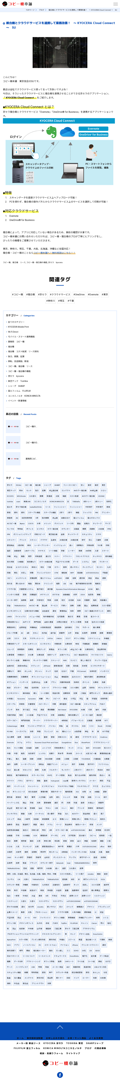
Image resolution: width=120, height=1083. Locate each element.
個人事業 (96, 627)
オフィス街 (11, 923)
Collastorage (12, 726)
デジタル (75, 726)
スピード (56, 699)
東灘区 (69, 847)
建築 (101, 633)
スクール (71, 940)
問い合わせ (20, 584)
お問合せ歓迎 (62, 622)
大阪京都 (77, 732)
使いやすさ (51, 907)
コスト (16, 638)
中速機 (23, 890)
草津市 (43, 852)
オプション (11, 682)
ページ (58, 825)
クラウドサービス (90, 737)
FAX (96, 513)
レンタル (42, 753)
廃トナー (59, 978)
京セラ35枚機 (12, 907)
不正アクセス (42, 715)
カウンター (65, 529)
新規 (108, 507)
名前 (56, 671)
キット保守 (19, 857)
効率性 (92, 688)
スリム (80, 748)
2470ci (50, 638)
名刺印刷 (35, 688)
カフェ (20, 742)
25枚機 (101, 529)
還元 (23, 907)
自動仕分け (65, 518)
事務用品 (63, 611)
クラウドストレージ (101, 742)
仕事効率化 (89, 649)
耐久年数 (10, 562)
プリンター (106, 513)
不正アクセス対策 (63, 562)
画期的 (95, 644)
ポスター (17, 688)
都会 (65, 699)
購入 (98, 589)
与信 (105, 972)
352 (77, 792)
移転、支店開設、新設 (18, 361)
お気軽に (10, 699)
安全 (9, 606)
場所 (109, 847)
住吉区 (85, 890)
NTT (106, 721)
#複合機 (30, 294)
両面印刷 (76, 967)
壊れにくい (66, 732)
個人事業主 (95, 890)
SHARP (57, 485)
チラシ (28, 742)
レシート (36, 737)
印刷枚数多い (59, 748)
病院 (101, 781)
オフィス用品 (79, 638)
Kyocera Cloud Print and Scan (46, 742)
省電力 (86, 524)
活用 (51, 797)
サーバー (36, 721)
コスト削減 (74, 496)
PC (40, 945)
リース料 (70, 524)
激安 (89, 485)
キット (71, 748)
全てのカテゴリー (16, 322)
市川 (102, 923)
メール (27, 918)
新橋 (65, 841)
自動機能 (66, 595)
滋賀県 (34, 852)
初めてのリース (13, 956)
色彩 (108, 770)
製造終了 (26, 825)
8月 (47, 896)
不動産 (105, 573)
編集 (9, 961)
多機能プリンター (86, 918)
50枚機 (103, 978)
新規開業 (45, 819)
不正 (108, 781)
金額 (82, 803)
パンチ (9, 710)
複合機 (11, 346)
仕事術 (95, 682)
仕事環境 (10, 655)
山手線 (39, 929)
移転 (61, 726)
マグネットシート (37, 638)
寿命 (29, 545)
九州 (108, 567)
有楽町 (94, 841)
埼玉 (42, 567)
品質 (84, 688)
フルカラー (53, 770)
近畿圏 (89, 721)
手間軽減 (86, 644)
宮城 (25, 868)
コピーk (93, 836)
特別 (44, 830)
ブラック (33, 863)
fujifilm (64, 923)
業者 (28, 951)
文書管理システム (26, 589)
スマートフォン (50, 945)
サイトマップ (73, 1053)
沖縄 (9, 556)
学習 (82, 797)
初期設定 (33, 595)
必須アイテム (65, 655)
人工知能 (42, 797)
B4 (8, 792)
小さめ (9, 847)
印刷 (107, 545)
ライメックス (20, 617)
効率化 (109, 502)
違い (71, 545)
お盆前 (58, 890)
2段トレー (99, 502)
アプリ (16, 945)
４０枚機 (29, 715)
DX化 (84, 951)
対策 (52, 715)
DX (91, 951)
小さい (103, 491)
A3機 (83, 710)
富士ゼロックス (94, 518)
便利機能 (108, 556)
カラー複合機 (52, 529)
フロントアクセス (82, 556)
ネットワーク (73, 534)
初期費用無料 (12, 677)
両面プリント (52, 764)
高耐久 (102, 819)
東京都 (23, 841)
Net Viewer (62, 710)
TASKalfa (76, 502)
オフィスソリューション (41, 677)
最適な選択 (107, 693)
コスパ (68, 638)
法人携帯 (10, 737)
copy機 (65, 781)
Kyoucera (21, 699)
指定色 (90, 595)
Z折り (61, 513)
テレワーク (97, 524)
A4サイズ (26, 622)
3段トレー (87, 502)
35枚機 (49, 868)
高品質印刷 (101, 649)
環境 (24, 595)
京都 (63, 551)
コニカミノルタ (40, 502)
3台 (71, 584)
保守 (83, 540)
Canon (94, 923)
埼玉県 (57, 841)
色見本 (100, 770)
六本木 (55, 923)
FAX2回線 (48, 759)
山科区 (47, 857)
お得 (38, 524)
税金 (47, 967)
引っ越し (59, 951)
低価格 (81, 764)
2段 (50, 830)
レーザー (71, 551)
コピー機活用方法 (81, 655)
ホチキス (41, 551)
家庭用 (9, 518)
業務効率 (43, 836)
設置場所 (75, 890)
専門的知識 (25, 721)
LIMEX (9, 617)
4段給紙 (64, 721)
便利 (16, 513)
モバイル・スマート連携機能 (21, 336)
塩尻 (95, 600)
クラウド (43, 540)
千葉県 (102, 940)
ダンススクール (59, 857)
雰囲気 (90, 808)
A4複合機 (74, 540)
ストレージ (55, 660)
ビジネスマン (45, 644)
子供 (17, 836)
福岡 (107, 852)
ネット (76, 885)
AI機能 (97, 792)
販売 (23, 753)
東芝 (103, 485)
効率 (72, 611)
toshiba (10, 502)
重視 (45, 781)
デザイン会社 (84, 934)
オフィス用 (62, 649)
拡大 (9, 748)
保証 (90, 578)
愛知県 (64, 879)
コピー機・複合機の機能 (36, 262)
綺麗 (41, 699)
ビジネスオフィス (14, 611)
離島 (23, 556)
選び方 (48, 556)
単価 (39, 732)
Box (76, 742)
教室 (80, 940)
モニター (99, 567)
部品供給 (86, 814)
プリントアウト (38, 983)
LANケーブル (30, 551)
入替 (96, 551)
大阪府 (9, 852)
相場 (98, 918)
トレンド (66, 797)
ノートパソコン (29, 945)
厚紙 (100, 961)
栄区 (72, 879)
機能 (77, 513)
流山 (14, 929)
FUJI (9, 770)
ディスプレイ (88, 567)
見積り (51, 753)
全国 (62, 534)
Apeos (22, 524)
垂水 (90, 830)
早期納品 (33, 627)
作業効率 (57, 644)
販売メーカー (81, 825)
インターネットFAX (78, 852)
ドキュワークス (60, 956)
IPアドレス (44, 595)
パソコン (52, 726)
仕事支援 (40, 655)
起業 (44, 491)
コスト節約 (74, 688)
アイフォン (64, 945)
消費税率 (66, 693)
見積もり (10, 671)
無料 (19, 671)
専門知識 (37, 622)
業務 (78, 617)
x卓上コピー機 (76, 649)
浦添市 (106, 885)
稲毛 (109, 923)
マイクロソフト (97, 655)
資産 (42, 710)
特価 (49, 600)
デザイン (90, 907)
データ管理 (60, 775)
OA (19, 879)
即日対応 (40, 978)
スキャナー (11, 540)
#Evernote (93, 294)
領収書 (27, 737)
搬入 (17, 759)
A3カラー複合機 (88, 496)
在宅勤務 (60, 617)
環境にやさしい (90, 819)
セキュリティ (87, 534)
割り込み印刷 (80, 775)
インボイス (104, 671)
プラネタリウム (89, 929)
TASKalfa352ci (20, 606)
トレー (64, 808)
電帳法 (97, 584)
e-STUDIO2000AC (74, 901)
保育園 (98, 830)
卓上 (16, 556)
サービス (54, 606)
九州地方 (45, 885)
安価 (85, 617)
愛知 (44, 972)
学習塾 (94, 699)
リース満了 (80, 874)
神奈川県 (47, 841)
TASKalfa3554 (38, 879)
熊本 (21, 491)
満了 (102, 814)
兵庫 (67, 578)
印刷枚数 (90, 545)
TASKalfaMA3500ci (82, 863)
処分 (9, 841)
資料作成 (52, 940)
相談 (42, 890)
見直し (85, 885)
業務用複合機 (105, 753)
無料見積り (11, 951)
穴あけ (102, 704)
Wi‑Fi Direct (13, 332)
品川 (79, 841)
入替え (23, 901)
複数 (58, 584)
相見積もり (31, 562)
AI (90, 792)
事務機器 (71, 918)
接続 (26, 852)
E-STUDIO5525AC (90, 847)
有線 (95, 978)
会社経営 (45, 611)
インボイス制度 (13, 595)
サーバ (9, 967)
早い (48, 699)
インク (76, 978)
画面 (23, 814)
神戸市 (60, 847)
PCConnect (81, 671)
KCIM (90, 589)
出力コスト (76, 677)
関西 (84, 529)
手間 (72, 671)
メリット (47, 524)
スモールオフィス (30, 644)
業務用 (109, 633)
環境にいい (64, 819)
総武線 (22, 929)
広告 (30, 912)
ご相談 (83, 693)
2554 (82, 595)
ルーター (86, 978)
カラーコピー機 (61, 830)
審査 (79, 524)
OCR (35, 836)
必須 (9, 638)
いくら (105, 918)
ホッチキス (97, 556)
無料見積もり (73, 715)
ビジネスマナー (13, 693)
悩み (9, 896)
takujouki (60, 863)
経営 (106, 874)
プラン (53, 682)
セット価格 (18, 748)
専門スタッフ (94, 693)
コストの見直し (66, 874)
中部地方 (40, 600)
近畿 (106, 540)
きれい (35, 633)
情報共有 (26, 660)
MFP (72, 573)
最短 (54, 611)
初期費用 (24, 677)
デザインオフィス (26, 923)
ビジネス (40, 529)
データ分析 (18, 961)
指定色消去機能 (13, 830)
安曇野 (87, 600)
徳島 (32, 868)
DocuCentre (97, 934)
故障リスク (74, 896)
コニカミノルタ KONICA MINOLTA (24, 396)
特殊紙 (20, 529)
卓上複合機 (53, 491)
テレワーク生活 (101, 660)
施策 (59, 961)
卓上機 (55, 518)
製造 (24, 863)
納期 (26, 972)
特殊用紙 (34, 972)
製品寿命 (68, 825)
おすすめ (55, 595)
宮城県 (32, 808)
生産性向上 (36, 682)
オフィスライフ (104, 688)
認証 (101, 912)
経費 (19, 737)
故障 (81, 868)
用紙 (26, 688)
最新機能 (87, 912)
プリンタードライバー (90, 945)
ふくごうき (46, 748)
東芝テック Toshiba (18, 381)
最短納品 (10, 545)
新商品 (51, 649)
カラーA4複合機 (45, 562)
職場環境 (68, 792)
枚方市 (31, 907)
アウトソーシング (33, 961)
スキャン (33, 540)
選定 (56, 803)
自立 (88, 748)
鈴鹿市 (101, 803)
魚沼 (16, 890)
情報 (98, 595)
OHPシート (69, 961)
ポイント (86, 682)
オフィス (29, 529)
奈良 (32, 732)
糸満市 (84, 633)
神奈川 (34, 567)
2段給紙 (64, 852)
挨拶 (52, 912)
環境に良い (76, 819)
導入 (35, 693)
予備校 (62, 940)
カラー (57, 567)
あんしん (96, 972)
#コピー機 (17, 294)
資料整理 (62, 704)
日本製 (84, 666)
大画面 (106, 759)
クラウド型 (11, 589)
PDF (34, 918)
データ (75, 562)
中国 (9, 753)
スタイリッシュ (94, 638)
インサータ (23, 682)
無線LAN (27, 502)
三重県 (98, 540)
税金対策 (56, 693)
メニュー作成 (34, 617)
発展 (75, 797)
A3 (22, 633)
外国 (104, 710)
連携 (104, 578)
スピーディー (43, 704)
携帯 (79, 611)
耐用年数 (104, 699)
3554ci (18, 485)
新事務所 (20, 649)
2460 (9, 857)
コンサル (10, 879)
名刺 (94, 562)
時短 (77, 644)
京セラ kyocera (55, 262)
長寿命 (9, 825)
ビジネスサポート (98, 666)
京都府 (29, 857)
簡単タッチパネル (79, 781)
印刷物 (21, 704)
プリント (22, 540)
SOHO (76, 951)
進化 (58, 797)
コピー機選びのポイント (94, 611)
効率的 (76, 682)
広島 (100, 852)
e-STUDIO (58, 578)
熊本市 (60, 753)
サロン (48, 808)
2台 (64, 584)
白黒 (56, 600)
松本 (79, 600)
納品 (19, 819)
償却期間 (51, 710)
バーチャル (39, 814)
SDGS (97, 951)
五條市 (9, 863)
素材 (42, 825)
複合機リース (91, 940)
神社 (86, 732)
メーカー (92, 781)
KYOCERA (73, 710)
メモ (63, 836)
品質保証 (22, 627)
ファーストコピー (70, 485)
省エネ (9, 507)
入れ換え (72, 868)
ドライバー (67, 556)
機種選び (80, 907)
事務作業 (44, 792)
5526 (103, 879)
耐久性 (9, 584)
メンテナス (29, 978)
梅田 (64, 496)
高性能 (75, 666)
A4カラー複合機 (80, 491)
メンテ (99, 825)
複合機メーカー (39, 951)
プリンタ (80, 808)
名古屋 (92, 852)
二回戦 (66, 759)
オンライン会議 (13, 660)
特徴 (40, 967)
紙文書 (93, 956)
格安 (96, 485)
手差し (9, 759)
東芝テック (11, 491)
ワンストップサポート (36, 726)
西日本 (37, 584)
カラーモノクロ (38, 775)
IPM (8, 534)
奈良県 (103, 857)
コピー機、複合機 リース (14, 262)
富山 (86, 606)
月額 (68, 803)
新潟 (9, 890)
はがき (108, 961)
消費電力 (79, 545)
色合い (102, 775)
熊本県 (69, 753)
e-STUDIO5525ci (92, 573)
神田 (86, 841)
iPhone (75, 945)
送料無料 (68, 627)
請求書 (50, 589)
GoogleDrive (66, 742)
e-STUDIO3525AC (78, 830)
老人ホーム (53, 852)
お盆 (33, 896)
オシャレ (38, 671)
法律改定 (93, 671)
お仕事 (30, 655)
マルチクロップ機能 (66, 786)
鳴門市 (40, 868)
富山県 (44, 606)
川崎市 (27, 819)
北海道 (29, 748)
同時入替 (35, 830)
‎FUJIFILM (74, 923)
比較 (37, 847)
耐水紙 (9, 567)
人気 (17, 847)
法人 (66, 814)
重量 (66, 890)
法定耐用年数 (27, 518)
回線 (31, 759)
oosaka (91, 874)
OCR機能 (26, 836)
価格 (38, 781)
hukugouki (55, 781)
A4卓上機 (93, 491)
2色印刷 (21, 545)
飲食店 (49, 496)
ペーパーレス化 (13, 803)
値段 (9, 983)
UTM (56, 573)
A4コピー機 (33, 606)
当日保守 (31, 753)
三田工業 (57, 929)
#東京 (105, 294)
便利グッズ (41, 649)
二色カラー (78, 770)
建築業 (93, 633)
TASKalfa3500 (53, 879)
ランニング (48, 732)
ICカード (45, 688)
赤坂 (47, 923)
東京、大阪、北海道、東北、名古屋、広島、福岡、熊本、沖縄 (31, 874)
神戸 (51, 972)
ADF (68, 967)
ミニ (68, 951)
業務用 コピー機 (16, 341)
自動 (89, 797)
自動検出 (61, 715)
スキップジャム (90, 704)
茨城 (31, 803)
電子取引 (40, 589)
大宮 (38, 841)
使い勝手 (50, 814)
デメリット (58, 524)
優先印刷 (92, 775)
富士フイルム (45, 578)
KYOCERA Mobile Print (18, 327)
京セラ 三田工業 (72, 929)
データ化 (54, 836)
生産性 (53, 540)
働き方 (70, 617)
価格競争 (57, 627)
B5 (57, 732)
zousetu (40, 907)
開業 (41, 496)
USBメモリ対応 (100, 967)
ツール (97, 797)
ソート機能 (53, 551)
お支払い (91, 803)
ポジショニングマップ (22, 534)
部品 (17, 825)
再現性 (9, 775)
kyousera (32, 699)
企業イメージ (12, 912)
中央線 (30, 929)
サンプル (72, 857)
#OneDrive (79, 294)
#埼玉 (61, 300)
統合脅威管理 (77, 972)
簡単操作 (100, 808)
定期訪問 (33, 578)
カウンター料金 (62, 972)
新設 (77, 633)
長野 (31, 600)
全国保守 (66, 885)
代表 (90, 710)
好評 (75, 595)
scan (18, 502)
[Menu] (115, 4)
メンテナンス (21, 578)
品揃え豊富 (48, 622)
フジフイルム (103, 764)
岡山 (24, 803)
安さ (61, 907)
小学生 (73, 699)
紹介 (105, 797)
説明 (72, 606)
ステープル (11, 704)
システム (85, 562)
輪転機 (64, 573)
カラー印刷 (23, 940)
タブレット (35, 666)
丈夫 (24, 638)
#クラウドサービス (60, 294)
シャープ (47, 485)
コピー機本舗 (75, 704)
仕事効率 (68, 644)
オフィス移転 (49, 961)
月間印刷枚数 (65, 682)
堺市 (95, 863)
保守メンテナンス (90, 879)
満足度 (99, 715)
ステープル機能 (34, 513)
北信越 (71, 600)
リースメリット (44, 956)
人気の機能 (76, 912)
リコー (91, 726)
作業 (54, 704)
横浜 (31, 841)
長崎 (37, 748)
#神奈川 (50, 300)
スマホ (98, 534)
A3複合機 (63, 540)
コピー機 (28, 485)
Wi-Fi (9, 945)
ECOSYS (10, 496)
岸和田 (50, 890)
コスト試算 (95, 885)
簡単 (65, 567)
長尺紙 (53, 633)
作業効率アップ (13, 644)
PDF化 (49, 775)
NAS (65, 660)
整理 (45, 737)
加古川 (25, 830)
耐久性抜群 (32, 792)
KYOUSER (97, 748)
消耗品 (41, 764)
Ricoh (100, 726)
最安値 (82, 578)
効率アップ (51, 655)
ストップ (10, 819)
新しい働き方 (86, 660)
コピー (9, 578)
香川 (95, 814)
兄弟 (38, 803)
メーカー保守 (12, 600)
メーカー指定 (87, 715)
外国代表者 (11, 715)
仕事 (45, 682)
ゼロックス (27, 770)
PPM (109, 529)
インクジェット (60, 545)
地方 (63, 600)
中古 (35, 710)
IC (95, 912)
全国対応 (10, 666)
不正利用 (10, 918)
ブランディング (104, 907)
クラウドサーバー (51, 721)
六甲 (77, 847)
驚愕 (33, 797)
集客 (23, 912)
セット (29, 491)
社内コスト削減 (98, 622)
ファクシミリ (45, 918)
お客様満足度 (45, 627)
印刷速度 (38, 556)
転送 (70, 775)
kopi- (69, 863)
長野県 (23, 600)
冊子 (73, 764)
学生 (81, 699)
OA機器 (21, 562)
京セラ (9, 485)
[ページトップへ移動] (60, 1027)
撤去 (51, 951)
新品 (97, 578)
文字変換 (72, 836)
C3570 (30, 524)
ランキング (27, 847)
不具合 (54, 896)
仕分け (64, 671)
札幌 (44, 770)
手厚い (64, 606)
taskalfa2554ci (36, 507)
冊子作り (91, 764)
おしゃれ (28, 671)
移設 (59, 814)
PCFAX (108, 726)
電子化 (85, 956)
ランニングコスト (44, 573)
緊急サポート (56, 792)
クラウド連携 (63, 912)
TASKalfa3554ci (13, 868)
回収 (68, 978)
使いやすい (74, 567)
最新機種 (47, 803)
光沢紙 (44, 633)
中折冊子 (88, 507)
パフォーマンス (77, 721)
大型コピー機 (91, 753)
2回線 (39, 759)
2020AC (101, 496)
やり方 (95, 786)
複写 (9, 786)
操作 (9, 764)
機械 (99, 874)
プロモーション (41, 912)
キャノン (84, 923)
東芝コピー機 (21, 808)
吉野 (17, 863)
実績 (80, 551)
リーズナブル (21, 732)
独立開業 (45, 518)
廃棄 (16, 841)
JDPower (46, 666)
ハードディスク (22, 967)
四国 (9, 573)
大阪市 (18, 852)
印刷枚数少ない (13, 622)
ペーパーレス (19, 786)
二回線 (75, 759)
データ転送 (104, 956)
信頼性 (30, 649)
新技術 (18, 797)
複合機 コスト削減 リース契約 (23, 351)
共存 (84, 726)
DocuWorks (74, 956)
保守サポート (85, 857)
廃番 (35, 825)
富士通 (16, 770)
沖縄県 (25, 885)
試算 (75, 693)
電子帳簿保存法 (22, 775)
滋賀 (74, 578)
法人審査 (17, 978)
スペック (69, 907)
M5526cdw (21, 496)
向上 (56, 677)
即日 (87, 972)
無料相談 (26, 693)
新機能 (104, 644)
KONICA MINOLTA (57, 502)
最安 (104, 945)
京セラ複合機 (21, 507)
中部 (16, 753)
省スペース (95, 617)
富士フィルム (78, 518)
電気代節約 (88, 677)
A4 (17, 518)
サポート (86, 627)
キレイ (73, 934)
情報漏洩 (64, 677)
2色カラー (90, 770)
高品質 (50, 978)
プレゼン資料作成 (38, 940)
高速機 (80, 573)
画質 (37, 770)
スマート (105, 551)
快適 (86, 622)
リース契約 (44, 693)
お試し (23, 573)
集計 (72, 808)
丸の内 (39, 923)
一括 (110, 836)
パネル (20, 781)
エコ (54, 819)
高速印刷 (87, 967)
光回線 (36, 819)
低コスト (107, 748)
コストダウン (44, 901)
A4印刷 (88, 551)
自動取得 (17, 551)
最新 (105, 792)
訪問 (16, 764)
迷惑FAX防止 (23, 666)
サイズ (107, 524)
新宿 (72, 841)
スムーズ (10, 649)
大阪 (57, 496)
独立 (37, 491)
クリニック (48, 584)
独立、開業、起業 (16, 356)
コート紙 (91, 961)
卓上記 (9, 808)
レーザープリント (28, 764)
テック (48, 671)
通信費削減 (101, 677)
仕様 (30, 814)
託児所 (107, 830)
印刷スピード (40, 534)
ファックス (87, 513)
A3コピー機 (11, 524)
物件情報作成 (48, 617)
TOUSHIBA (86, 759)
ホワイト (10, 781)
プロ (77, 627)
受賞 (68, 666)
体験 (31, 573)
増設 (30, 584)
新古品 (25, 983)
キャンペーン (33, 786)
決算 (49, 983)
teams (109, 655)
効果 (103, 682)
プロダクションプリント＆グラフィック (23, 934)
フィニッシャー (60, 507)
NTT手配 (105, 732)
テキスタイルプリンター (51, 934)
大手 (70, 633)
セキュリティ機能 (14, 972)
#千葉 (71, 300)
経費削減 (94, 606)
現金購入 (103, 600)
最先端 (9, 797)
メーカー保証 (57, 967)
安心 (90, 540)
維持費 (98, 721)
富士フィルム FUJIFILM (19, 391)
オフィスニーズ (19, 792)
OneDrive (103, 737)
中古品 (16, 983)
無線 (110, 940)
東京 (30, 556)
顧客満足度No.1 (48, 847)
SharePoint (85, 742)
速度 (64, 868)
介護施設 (97, 759)
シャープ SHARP (16, 386)
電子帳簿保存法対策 (84, 584)
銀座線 (48, 929)
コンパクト (65, 491)
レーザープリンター (42, 545)
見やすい (29, 781)
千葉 (49, 567)
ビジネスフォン (48, 786)
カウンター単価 (13, 885)
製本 (17, 710)
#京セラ (42, 294)
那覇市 (62, 633)
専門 (21, 951)
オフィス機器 (59, 918)
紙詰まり (33, 890)
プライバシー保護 (60, 688)
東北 (16, 573)
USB (33, 967)
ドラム (50, 825)
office (102, 847)
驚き (26, 797)
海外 (97, 710)
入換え (26, 879)
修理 (91, 825)
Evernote (10, 742)
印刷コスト (62, 737)
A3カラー (75, 814)
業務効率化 (11, 627)
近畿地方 (56, 885)
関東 (22, 726)
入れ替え (32, 496)
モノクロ (10, 529)
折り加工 (26, 710)
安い (82, 485)
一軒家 (16, 896)
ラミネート (103, 562)
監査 (9, 978)
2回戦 (58, 759)
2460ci (59, 638)
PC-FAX (10, 732)
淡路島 (76, 529)
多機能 (106, 638)
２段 (56, 808)
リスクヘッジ (99, 896)
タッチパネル (12, 814)
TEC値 (99, 545)
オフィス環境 (76, 622)
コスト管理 (106, 606)
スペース (79, 753)
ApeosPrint (11, 940)
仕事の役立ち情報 (32, 611)
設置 (24, 759)
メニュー (64, 764)
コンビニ (73, 660)
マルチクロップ (83, 786)
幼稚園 (9, 836)
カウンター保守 (46, 863)
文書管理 (31, 704)
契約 (21, 715)
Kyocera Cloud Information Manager (70, 589)
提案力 (106, 890)
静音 (77, 737)
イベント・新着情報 (17, 401)
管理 (52, 737)
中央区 (25, 896)
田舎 (95, 857)
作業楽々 (21, 655)
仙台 (40, 808)
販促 (9, 688)
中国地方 (35, 885)
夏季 (40, 896)
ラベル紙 (80, 961)
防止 (19, 918)
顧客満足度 (58, 666)
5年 (37, 518)
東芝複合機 (53, 534)
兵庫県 (92, 529)
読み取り (82, 836)
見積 (79, 606)
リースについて (29, 956)
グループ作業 (12, 633)
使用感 (101, 836)
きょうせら (106, 786)
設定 (9, 551)
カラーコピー (12, 721)
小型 (109, 841)
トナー (57, 556)
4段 (28, 633)
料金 (75, 803)
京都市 (38, 857)
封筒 (84, 792)
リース (47, 507)
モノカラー (65, 770)
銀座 (102, 841)
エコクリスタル (22, 567)
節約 (109, 611)
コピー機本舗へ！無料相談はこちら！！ (54, 253)
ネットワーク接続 (40, 660)
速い (57, 868)
